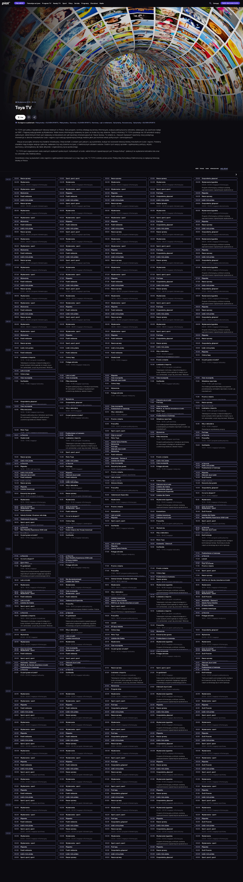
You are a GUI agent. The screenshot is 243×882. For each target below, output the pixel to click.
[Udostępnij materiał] (34, 117)
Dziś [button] (196, 168)
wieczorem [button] (214, 168)
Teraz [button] (202, 168)
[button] (236, 174)
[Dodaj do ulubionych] (28, 117)
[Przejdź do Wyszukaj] (210, 3)
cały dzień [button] (224, 168)
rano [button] (207, 168)
